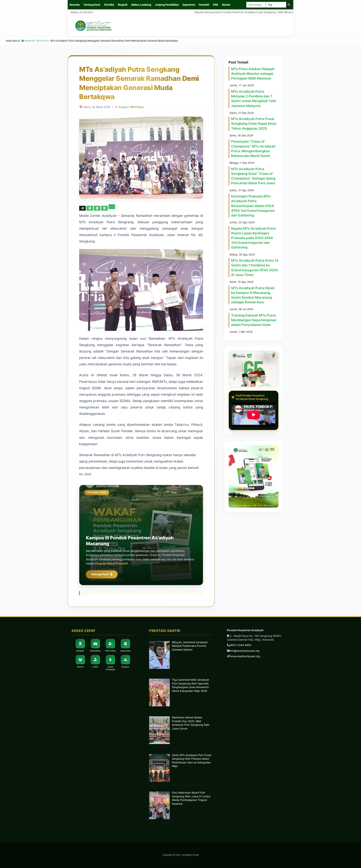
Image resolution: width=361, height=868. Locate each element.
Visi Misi (109, 4)
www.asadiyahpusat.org (245, 656)
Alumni (226, 4)
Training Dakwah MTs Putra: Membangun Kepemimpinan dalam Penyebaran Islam (253, 320)
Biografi (122, 4)
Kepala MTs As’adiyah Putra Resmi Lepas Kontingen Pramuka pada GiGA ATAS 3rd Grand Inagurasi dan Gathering (253, 237)
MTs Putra (43, 40)
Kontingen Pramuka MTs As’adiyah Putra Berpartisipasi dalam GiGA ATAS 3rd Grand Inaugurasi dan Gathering (253, 205)
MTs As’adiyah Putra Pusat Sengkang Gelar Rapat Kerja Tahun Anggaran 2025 (253, 123)
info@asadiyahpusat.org (244, 650)
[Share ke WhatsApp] (104, 208)
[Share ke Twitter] (97, 208)
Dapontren (189, 4)
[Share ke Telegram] (111, 208)
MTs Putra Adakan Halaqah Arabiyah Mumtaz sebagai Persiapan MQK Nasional (253, 73)
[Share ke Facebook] (90, 208)
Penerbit (204, 4)
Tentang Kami (91, 4)
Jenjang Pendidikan (167, 4)
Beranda (75, 4)
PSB (215, 4)
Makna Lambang (141, 4)
